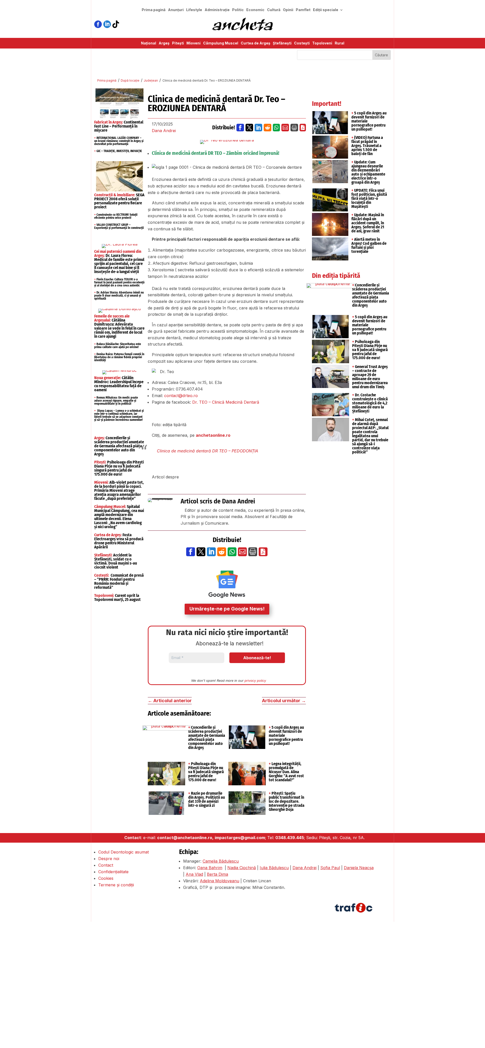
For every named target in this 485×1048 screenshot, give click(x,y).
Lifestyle (194, 10)
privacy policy (255, 680)
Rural (339, 43)
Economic (255, 10)
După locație (130, 80)
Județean (151, 80)
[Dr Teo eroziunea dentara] (227, 142)
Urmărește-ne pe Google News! (226, 609)
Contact (105, 865)
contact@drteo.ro (181, 395)
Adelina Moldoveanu (219, 880)
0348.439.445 (289, 837)
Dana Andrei (164, 130)
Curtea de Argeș (255, 43)
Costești (302, 43)
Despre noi (108, 858)
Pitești (178, 43)
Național (148, 43)
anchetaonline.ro (213, 435)
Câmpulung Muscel (220, 43)
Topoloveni (322, 43)
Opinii (288, 10)
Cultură (273, 10)
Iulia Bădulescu (274, 867)
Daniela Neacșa (359, 867)
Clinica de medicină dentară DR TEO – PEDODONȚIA (207, 450)
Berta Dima (217, 874)
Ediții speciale (325, 10)
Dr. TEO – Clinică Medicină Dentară (225, 402)
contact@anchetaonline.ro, (185, 837)
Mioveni (193, 43)
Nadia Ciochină (241, 867)
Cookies (105, 878)
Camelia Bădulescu (221, 861)
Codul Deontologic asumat (123, 852)
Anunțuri (176, 10)
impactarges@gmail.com (240, 837)
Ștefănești (282, 43)
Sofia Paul (330, 867)
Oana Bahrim (209, 867)
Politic (238, 10)
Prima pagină (153, 10)
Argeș (164, 43)
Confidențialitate (113, 871)
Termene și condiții (116, 884)
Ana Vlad (194, 874)
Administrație (217, 10)
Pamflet (303, 10)
